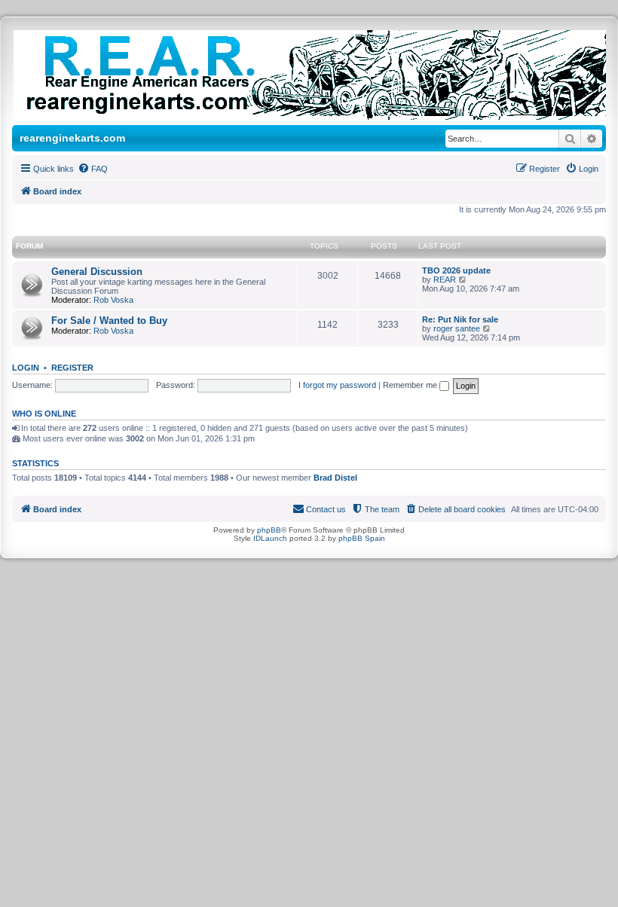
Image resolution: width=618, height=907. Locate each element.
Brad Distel (335, 477)
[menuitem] (93, 169)
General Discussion (96, 271)
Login (25, 367)
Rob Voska (113, 299)
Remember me (411, 384)
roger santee (456, 328)
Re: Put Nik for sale (460, 319)
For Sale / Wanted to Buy (109, 320)
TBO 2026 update (456, 270)
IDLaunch (270, 538)
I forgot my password (337, 384)
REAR (444, 279)
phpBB (269, 530)
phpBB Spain (361, 538)
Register (72, 367)
